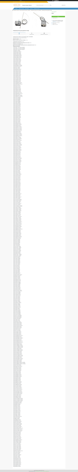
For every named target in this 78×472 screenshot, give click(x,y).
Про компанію (27, 8)
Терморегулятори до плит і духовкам (36, 10)
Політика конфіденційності (46, 471)
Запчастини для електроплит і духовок (25, 10)
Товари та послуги (21, 8)
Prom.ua (43, 470)
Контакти (31, 8)
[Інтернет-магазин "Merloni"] (17, 5)
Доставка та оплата (37, 8)
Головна (16, 8)
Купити (58, 16)
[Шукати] (50, 5)
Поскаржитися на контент (39, 471)
